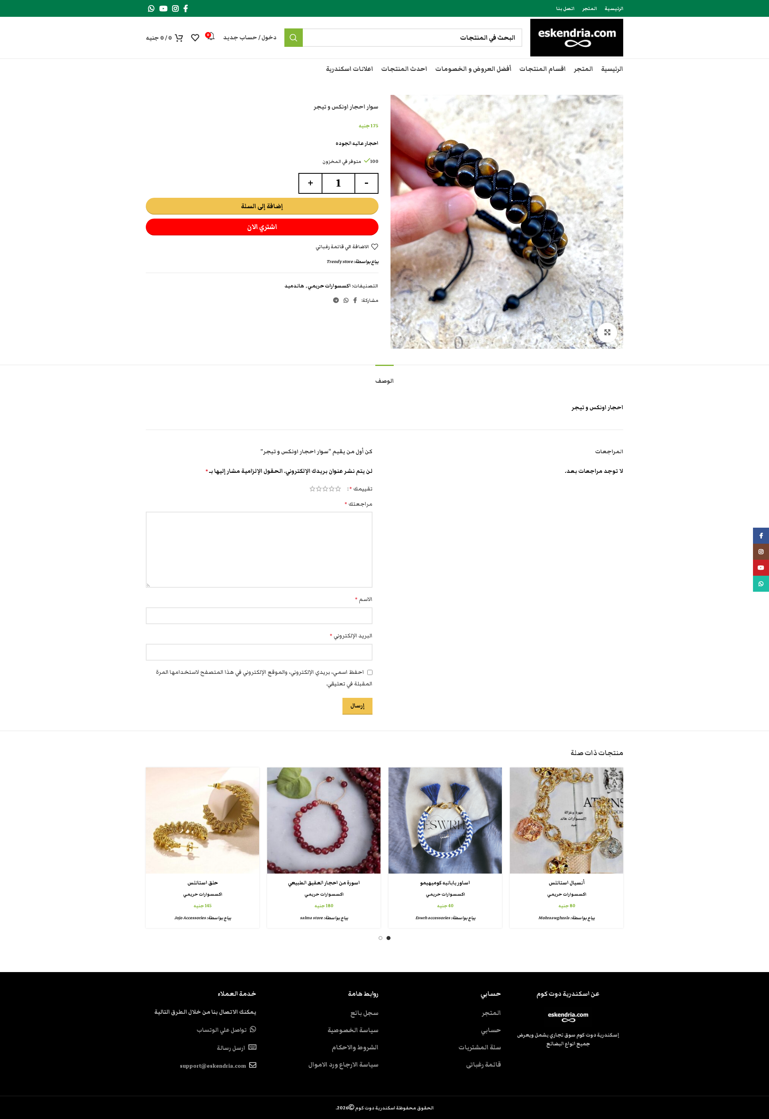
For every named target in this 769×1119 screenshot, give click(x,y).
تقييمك (360, 488)
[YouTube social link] (163, 8)
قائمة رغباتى (483, 1064)
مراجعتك (358, 504)
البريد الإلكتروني (351, 635)
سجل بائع (364, 1013)
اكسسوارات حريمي (329, 286)
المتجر (491, 1013)
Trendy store (339, 261)
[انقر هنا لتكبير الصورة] (607, 333)
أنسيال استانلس (567, 883)
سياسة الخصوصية (353, 1030)
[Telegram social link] (336, 300)
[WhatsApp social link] (151, 8)
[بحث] (293, 37)
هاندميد (294, 286)
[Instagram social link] (175, 8)
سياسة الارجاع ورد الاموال (343, 1064)
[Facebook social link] (185, 8)
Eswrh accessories (432, 917)
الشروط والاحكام (355, 1047)
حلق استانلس (202, 883)
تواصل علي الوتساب (222, 1030)
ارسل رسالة (231, 1048)
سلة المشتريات (480, 1047)
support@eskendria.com (213, 1066)
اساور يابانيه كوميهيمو (445, 883)
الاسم (363, 599)
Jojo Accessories (190, 917)
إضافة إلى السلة (262, 206)
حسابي (491, 1030)
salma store (311, 917)
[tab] (384, 377)
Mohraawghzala (554, 917)
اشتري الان (262, 227)
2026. (385, 1107)
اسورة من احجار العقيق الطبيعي (324, 883)
